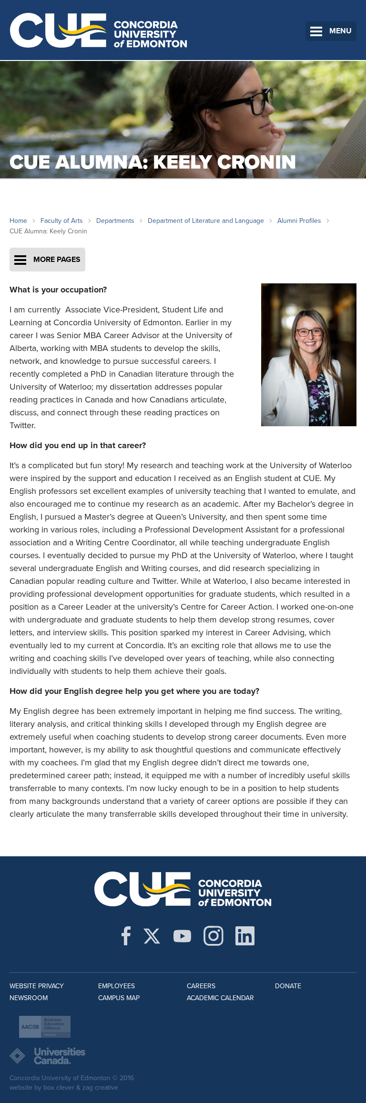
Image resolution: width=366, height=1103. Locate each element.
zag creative (100, 1087)
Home (18, 221)
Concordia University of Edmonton (99, 30)
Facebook (126, 936)
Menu (340, 31)
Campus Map (119, 998)
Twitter (151, 936)
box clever (58, 1087)
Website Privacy (37, 986)
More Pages (57, 259)
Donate (288, 986)
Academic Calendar (220, 998)
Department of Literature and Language (206, 221)
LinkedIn (244, 936)
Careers (201, 986)
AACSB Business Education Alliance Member (45, 1027)
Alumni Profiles (299, 221)
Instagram (213, 936)
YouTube (182, 936)
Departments (115, 221)
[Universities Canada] (183, 1055)
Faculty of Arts (62, 221)
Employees (116, 986)
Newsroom (29, 998)
